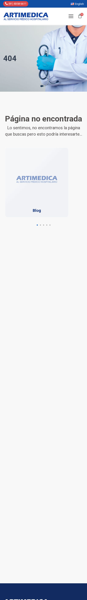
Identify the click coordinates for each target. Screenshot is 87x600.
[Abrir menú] (71, 16)
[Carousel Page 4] (46, 225)
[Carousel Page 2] (40, 225)
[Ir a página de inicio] (26, 16)
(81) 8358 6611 (17, 3)
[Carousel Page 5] (49, 225)
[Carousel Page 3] (43, 225)
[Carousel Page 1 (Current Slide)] (37, 225)
